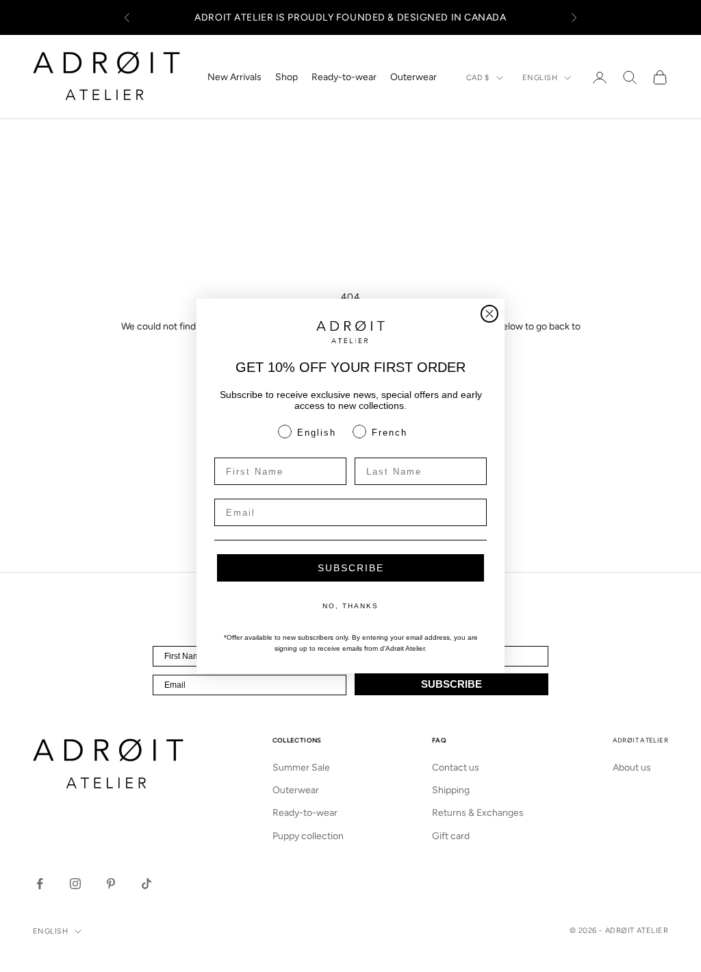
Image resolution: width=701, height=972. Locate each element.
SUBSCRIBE (351, 567)
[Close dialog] (489, 314)
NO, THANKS (350, 606)
